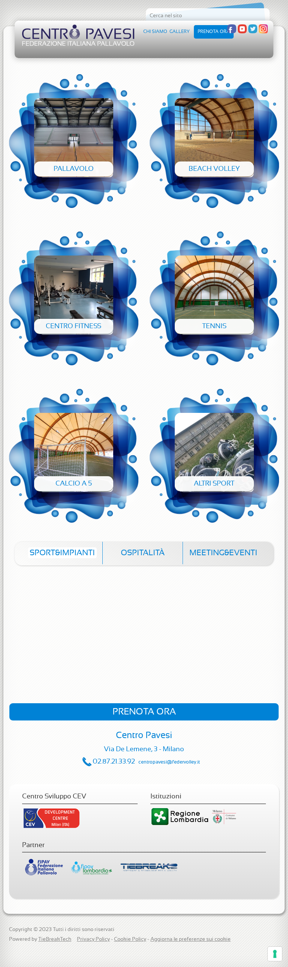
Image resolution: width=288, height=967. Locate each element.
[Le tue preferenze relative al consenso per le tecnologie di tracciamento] (275, 954)
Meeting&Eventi (223, 553)
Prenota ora (214, 32)
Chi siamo (155, 32)
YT (242, 28)
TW (252, 28)
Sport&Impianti (62, 553)
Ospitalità (143, 553)
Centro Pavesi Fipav (78, 35)
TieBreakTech (54, 939)
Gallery (180, 32)
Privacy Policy (93, 939)
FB (231, 28)
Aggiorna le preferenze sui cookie (190, 939)
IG (263, 28)
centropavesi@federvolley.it (169, 762)
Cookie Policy (130, 939)
